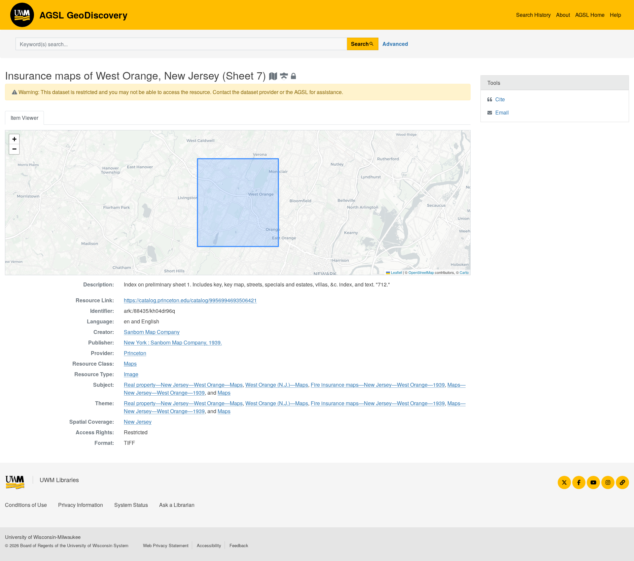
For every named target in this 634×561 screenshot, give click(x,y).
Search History (533, 14)
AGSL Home (590, 14)
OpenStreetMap (421, 272)
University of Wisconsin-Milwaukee (43, 536)
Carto (464, 272)
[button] (14, 139)
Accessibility (209, 545)
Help (615, 14)
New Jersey (138, 421)
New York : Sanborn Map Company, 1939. (173, 342)
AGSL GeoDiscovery (22, 17)
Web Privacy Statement (166, 545)
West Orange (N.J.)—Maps (276, 384)
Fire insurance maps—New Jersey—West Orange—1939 (378, 384)
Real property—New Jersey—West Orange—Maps (183, 384)
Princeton (135, 353)
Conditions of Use (26, 505)
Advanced (395, 44)
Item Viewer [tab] (24, 117)
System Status (131, 505)
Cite (500, 99)
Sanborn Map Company (152, 332)
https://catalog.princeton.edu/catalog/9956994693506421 (190, 300)
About (563, 14)
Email (502, 112)
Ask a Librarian (176, 505)
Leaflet (396, 272)
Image (131, 374)
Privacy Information (80, 505)
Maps (130, 363)
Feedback (238, 545)
